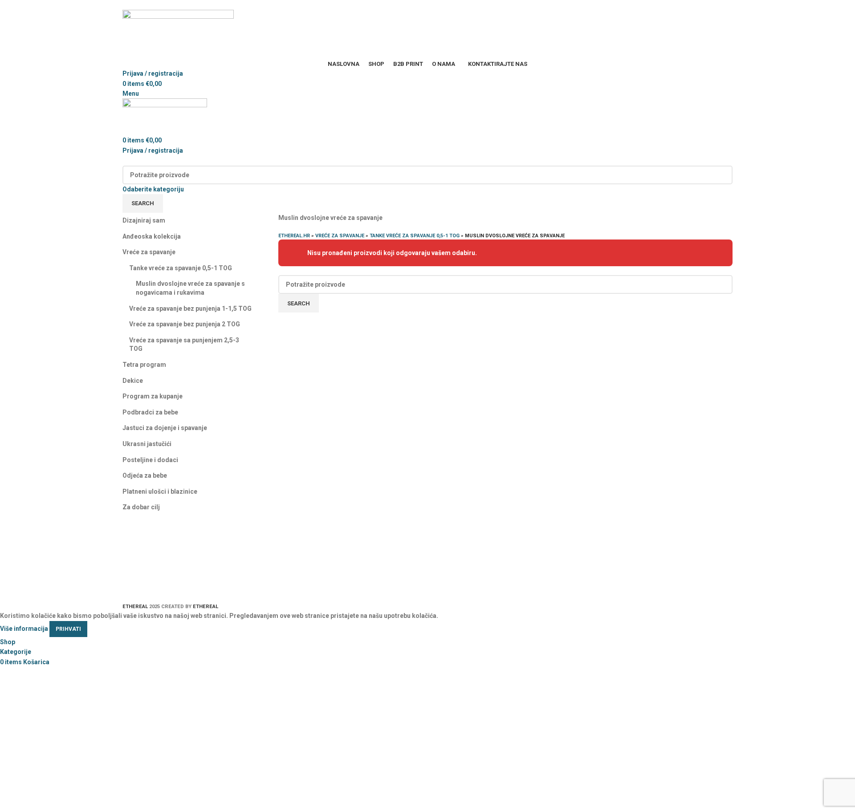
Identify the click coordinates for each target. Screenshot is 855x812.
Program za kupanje (152, 396)
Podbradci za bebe (150, 412)
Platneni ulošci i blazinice (159, 491)
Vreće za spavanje (148, 252)
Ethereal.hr (294, 236)
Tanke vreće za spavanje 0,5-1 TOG (180, 268)
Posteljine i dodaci (150, 459)
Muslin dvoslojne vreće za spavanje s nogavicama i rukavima (190, 288)
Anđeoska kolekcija (151, 236)
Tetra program (144, 364)
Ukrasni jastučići (146, 443)
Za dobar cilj (141, 507)
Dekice (132, 380)
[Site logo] (178, 33)
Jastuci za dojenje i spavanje (164, 427)
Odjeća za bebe (144, 475)
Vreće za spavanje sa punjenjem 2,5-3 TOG (184, 345)
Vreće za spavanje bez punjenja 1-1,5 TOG (190, 308)
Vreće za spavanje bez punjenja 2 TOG (184, 324)
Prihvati (68, 629)
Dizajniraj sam (143, 220)
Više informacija (24, 628)
